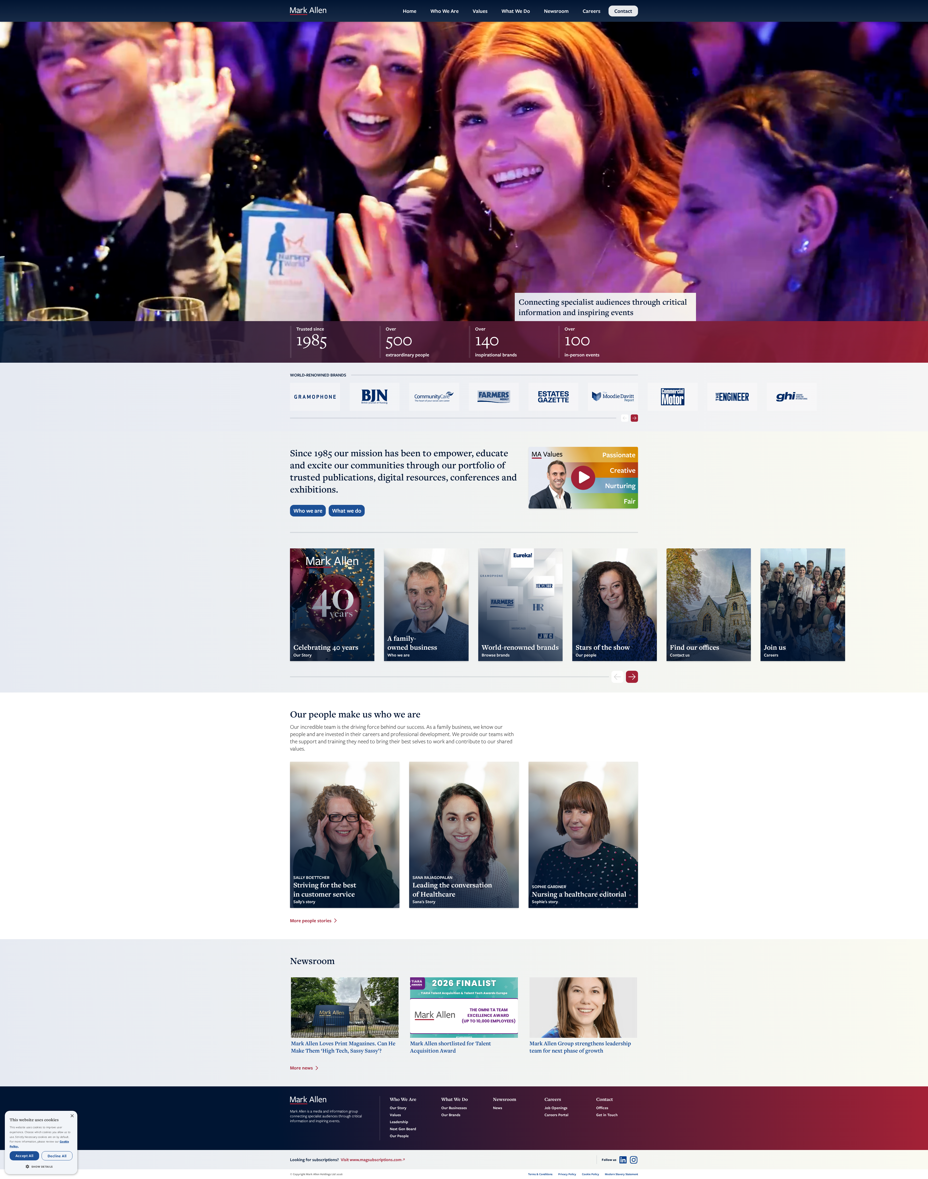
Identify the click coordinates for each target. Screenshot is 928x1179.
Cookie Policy (590, 1174)
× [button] (72, 1116)
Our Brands (450, 1114)
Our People (399, 1135)
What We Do (515, 10)
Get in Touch (607, 1114)
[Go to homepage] (308, 11)
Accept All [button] (24, 1155)
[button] (41, 1166)
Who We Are (444, 10)
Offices (602, 1107)
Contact (623, 10)
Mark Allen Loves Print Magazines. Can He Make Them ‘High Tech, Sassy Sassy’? (343, 1047)
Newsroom (556, 10)
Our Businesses (454, 1107)
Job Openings (555, 1107)
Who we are (307, 510)
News (497, 1107)
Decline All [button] (57, 1155)
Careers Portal (556, 1114)
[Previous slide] (624, 418)
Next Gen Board (403, 1128)
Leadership (399, 1121)
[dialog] (41, 1142)
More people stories (311, 921)
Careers (591, 10)
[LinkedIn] (623, 1159)
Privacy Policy (567, 1174)
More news (301, 1068)
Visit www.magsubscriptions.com (371, 1159)
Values (480, 10)
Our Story (398, 1107)
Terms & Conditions (540, 1174)
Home (409, 10)
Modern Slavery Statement (621, 1174)
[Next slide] (634, 418)
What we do (346, 510)
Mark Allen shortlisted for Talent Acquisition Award (450, 1047)
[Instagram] (633, 1159)
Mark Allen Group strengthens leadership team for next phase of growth (580, 1047)
